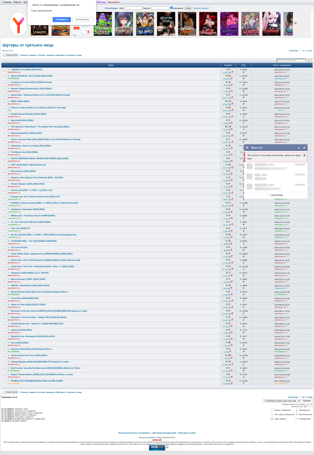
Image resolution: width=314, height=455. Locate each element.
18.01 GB (227, 117)
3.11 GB (226, 327)
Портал (17, 2)
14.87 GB (227, 142)
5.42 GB (226, 180)
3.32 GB (226, 174)
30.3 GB (226, 85)
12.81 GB (227, 193)
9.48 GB (226, 384)
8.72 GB (226, 371)
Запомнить (178, 8)
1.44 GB (226, 92)
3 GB (227, 352)
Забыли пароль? (201, 8)
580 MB (227, 250)
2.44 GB (226, 339)
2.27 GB (226, 130)
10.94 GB (227, 104)
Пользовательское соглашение (134, 433)
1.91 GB (226, 219)
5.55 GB (226, 212)
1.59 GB (226, 346)
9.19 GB (226, 149)
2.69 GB (226, 333)
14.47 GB (227, 200)
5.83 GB (226, 155)
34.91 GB (227, 320)
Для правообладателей (164, 433)
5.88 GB (226, 161)
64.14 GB (227, 111)
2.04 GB (226, 282)
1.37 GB (226, 187)
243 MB (227, 288)
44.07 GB (227, 98)
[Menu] (247, 147)
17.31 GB (227, 263)
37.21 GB (227, 269)
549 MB (227, 244)
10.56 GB (227, 301)
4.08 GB (226, 123)
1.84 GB (226, 231)
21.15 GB (227, 168)
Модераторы (7, 51)
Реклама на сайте (187, 433)
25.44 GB (227, 314)
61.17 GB (227, 206)
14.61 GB (227, 73)
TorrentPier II (151, 437)
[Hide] (304, 147)
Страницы (293, 51)
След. (309, 51)
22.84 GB (227, 365)
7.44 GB (226, 358)
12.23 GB (227, 225)
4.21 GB (226, 276)
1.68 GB (226, 79)
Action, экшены (46, 55)
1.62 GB (226, 257)
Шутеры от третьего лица (28, 45)
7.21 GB (226, 377)
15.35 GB (227, 136)
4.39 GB (226, 238)
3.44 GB (226, 295)
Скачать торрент (28, 55)
